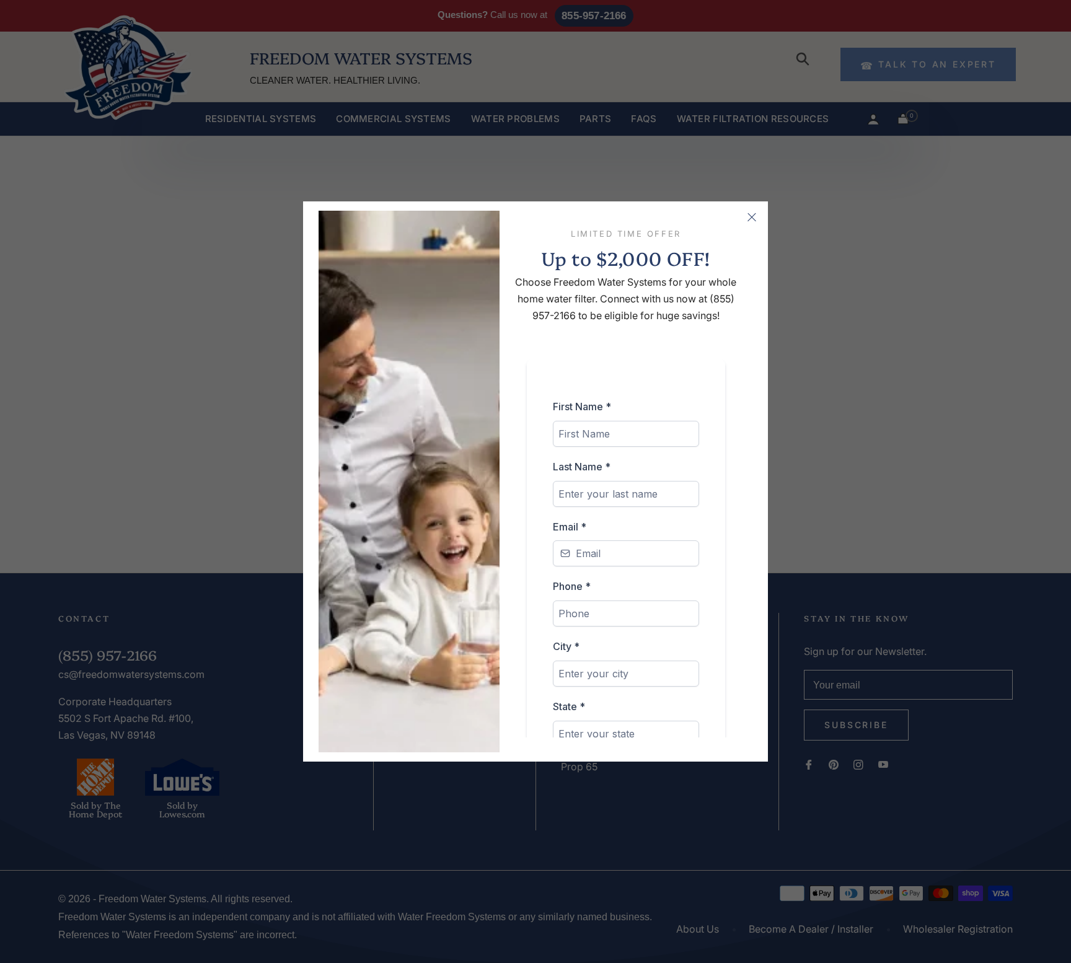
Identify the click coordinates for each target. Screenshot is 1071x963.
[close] (752, 217)
